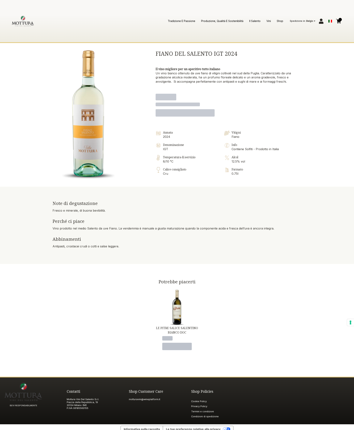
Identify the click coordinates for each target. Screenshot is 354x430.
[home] (23, 21)
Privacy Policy (199, 406)
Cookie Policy (199, 401)
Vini (268, 21)
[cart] (338, 21)
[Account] (321, 21)
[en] (330, 20)
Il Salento (255, 21)
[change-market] (303, 21)
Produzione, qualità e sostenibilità (222, 21)
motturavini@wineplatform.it (144, 399)
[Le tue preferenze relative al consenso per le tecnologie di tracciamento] (350, 322)
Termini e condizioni (202, 411)
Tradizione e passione (181, 21)
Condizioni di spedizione (205, 416)
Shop (280, 21)
